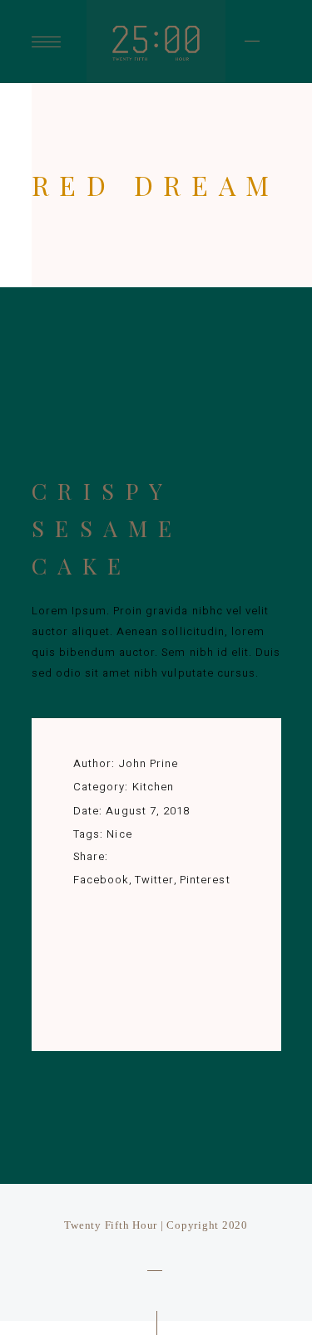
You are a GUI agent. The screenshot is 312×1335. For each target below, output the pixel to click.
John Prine (148, 763)
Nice (118, 834)
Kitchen (153, 787)
